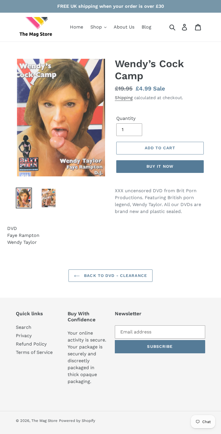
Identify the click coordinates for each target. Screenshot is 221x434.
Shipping (124, 97)
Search (23, 327)
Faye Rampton (23, 235)
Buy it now (160, 166)
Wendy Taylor (22, 242)
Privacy (24, 335)
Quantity (126, 118)
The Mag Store (44, 420)
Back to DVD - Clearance (115, 275)
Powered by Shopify (77, 420)
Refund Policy (31, 344)
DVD (12, 228)
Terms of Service (34, 352)
